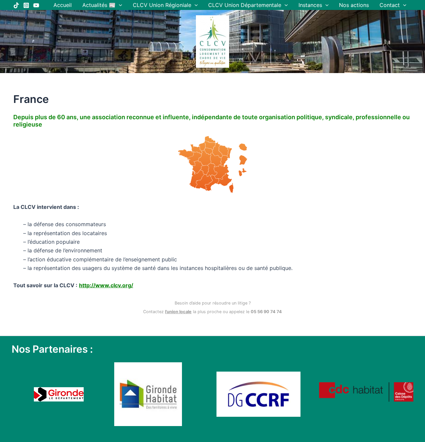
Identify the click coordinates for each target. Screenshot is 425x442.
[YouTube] (36, 5)
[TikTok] (16, 5)
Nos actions (354, 5)
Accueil (62, 5)
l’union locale (178, 311)
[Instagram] (26, 5)
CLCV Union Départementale (244, 5)
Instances (310, 5)
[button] (119, 5)
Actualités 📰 (99, 5)
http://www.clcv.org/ (106, 285)
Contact (390, 5)
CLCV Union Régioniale (162, 5)
